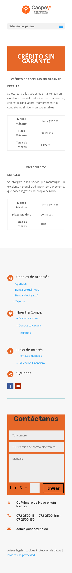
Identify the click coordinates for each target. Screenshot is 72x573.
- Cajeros (19, 301)
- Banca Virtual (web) (26, 289)
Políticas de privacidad (21, 555)
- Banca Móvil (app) (25, 295)
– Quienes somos (27, 318)
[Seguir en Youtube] (18, 386)
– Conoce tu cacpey (28, 325)
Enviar (53, 488)
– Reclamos (23, 333)
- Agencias (20, 283)
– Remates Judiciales (29, 355)
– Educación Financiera (30, 363)
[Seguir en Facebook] (10, 386)
